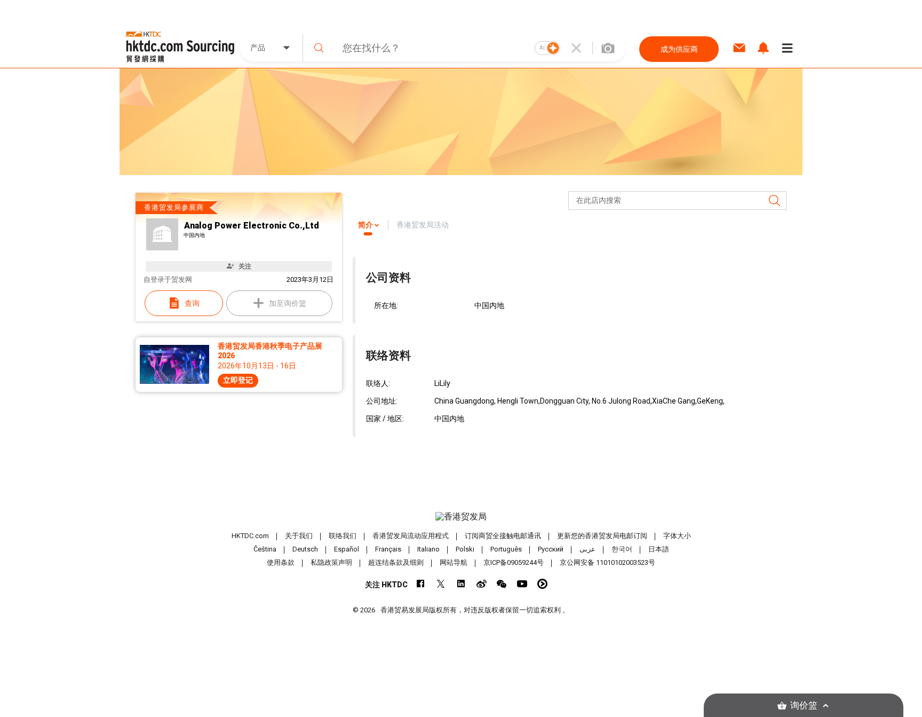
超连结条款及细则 (396, 562)
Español (346, 549)
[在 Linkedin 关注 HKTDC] (461, 584)
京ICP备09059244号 (513, 562)
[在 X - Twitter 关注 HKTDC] (441, 584)
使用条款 (281, 562)
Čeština (264, 549)
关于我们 (299, 536)
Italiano (428, 549)
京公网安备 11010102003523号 (607, 562)
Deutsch (305, 549)
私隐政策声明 (331, 562)
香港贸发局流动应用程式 (410, 536)
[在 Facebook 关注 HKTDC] (421, 584)
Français (388, 549)
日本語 (658, 549)
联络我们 (342, 536)
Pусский (550, 549)
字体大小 (677, 536)
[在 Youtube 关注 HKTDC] (522, 584)
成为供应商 (679, 49)
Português (506, 549)
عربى (587, 549)
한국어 (621, 549)
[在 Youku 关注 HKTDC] (542, 584)
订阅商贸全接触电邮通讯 (503, 536)
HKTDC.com (250, 536)
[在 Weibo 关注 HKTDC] (481, 584)
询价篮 (803, 705)
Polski (465, 549)
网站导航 (453, 562)
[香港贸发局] (461, 517)
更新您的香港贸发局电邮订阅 (602, 536)
